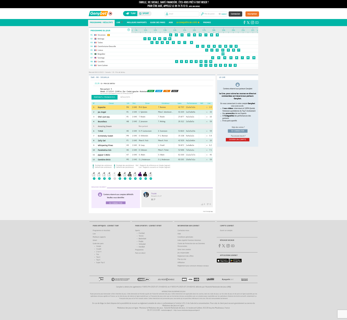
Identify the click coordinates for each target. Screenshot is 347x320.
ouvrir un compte (237, 140)
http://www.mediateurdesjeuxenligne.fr (187, 310)
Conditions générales (185, 237)
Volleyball (142, 244)
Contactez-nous (183, 230)
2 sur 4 (98, 252)
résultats (125, 97)
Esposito (101, 107)
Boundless (102, 122)
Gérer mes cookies (184, 249)
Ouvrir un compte (226, 230)
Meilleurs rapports (99, 237)
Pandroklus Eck (104, 150)
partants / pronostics (104, 97)
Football (142, 233)
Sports (137, 230)
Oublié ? (224, 14)
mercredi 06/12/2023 (96, 72)
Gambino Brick (104, 160)
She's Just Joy (104, 117)
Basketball (142, 239)
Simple (98, 246)
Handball (142, 247)
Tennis (141, 236)
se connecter (237, 131)
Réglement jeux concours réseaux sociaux (193, 266)
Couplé (98, 249)
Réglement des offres (186, 256)
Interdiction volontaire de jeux (173, 291)
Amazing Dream (105, 126)
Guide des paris (98, 243)
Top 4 (98, 257)
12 (223, 54)
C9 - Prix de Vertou (118, 72)
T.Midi (100, 131)
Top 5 (98, 260)
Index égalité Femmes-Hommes (189, 240)
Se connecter (115, 203)
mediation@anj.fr (166, 310)
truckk (154, 194)
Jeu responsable (183, 253)
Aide (179, 234)
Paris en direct (140, 253)
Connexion (235, 14)
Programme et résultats (101, 230)
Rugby (141, 241)
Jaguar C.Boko (104, 155)
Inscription (252, 14)
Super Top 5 (100, 262)
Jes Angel (102, 112)
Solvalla (108, 72)
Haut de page (207, 211)
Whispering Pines (105, 145)
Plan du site (182, 259)
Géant (95, 240)
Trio (97, 254)
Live (94, 234)
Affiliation (181, 262)
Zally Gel (102, 141)
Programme (139, 250)
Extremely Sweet (105, 136)
